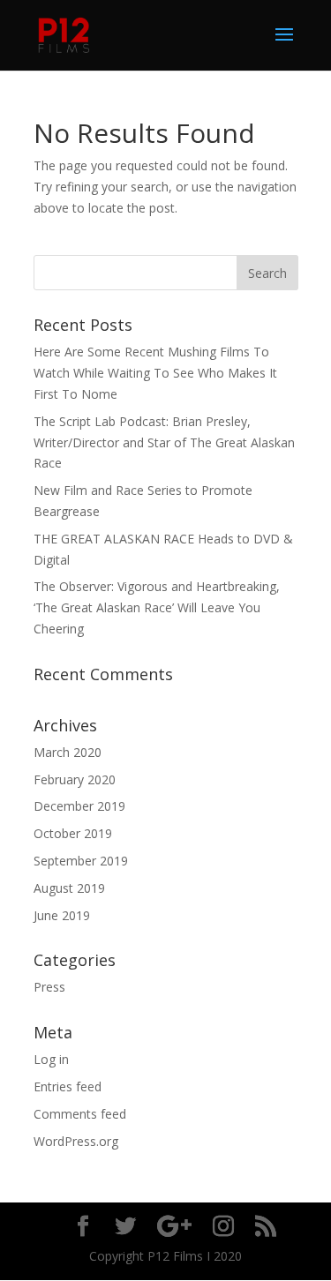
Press (49, 986)
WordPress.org (76, 1141)
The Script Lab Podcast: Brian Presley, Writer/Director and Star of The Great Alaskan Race (164, 442)
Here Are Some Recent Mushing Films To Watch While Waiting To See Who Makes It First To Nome (155, 372)
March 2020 (68, 752)
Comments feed (80, 1113)
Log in (51, 1059)
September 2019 (81, 860)
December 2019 (79, 806)
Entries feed (68, 1086)
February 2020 (75, 779)
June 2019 (62, 915)
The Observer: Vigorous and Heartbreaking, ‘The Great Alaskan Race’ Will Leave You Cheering (157, 607)
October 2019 (73, 833)
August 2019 (69, 888)
